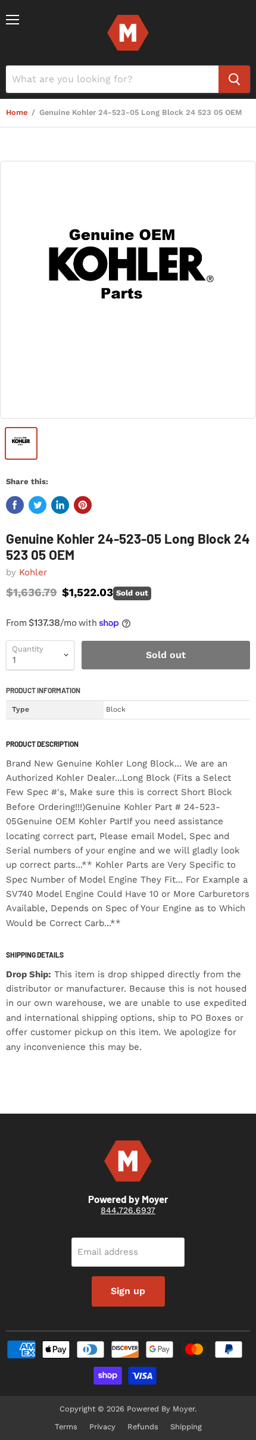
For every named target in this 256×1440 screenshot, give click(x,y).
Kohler (33, 572)
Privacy (102, 1426)
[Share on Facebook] (15, 505)
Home (16, 112)
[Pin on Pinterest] (83, 505)
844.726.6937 (128, 1210)
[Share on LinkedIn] (60, 505)
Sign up (128, 1290)
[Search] (234, 79)
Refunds (142, 1426)
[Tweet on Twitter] (37, 505)
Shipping (186, 1426)
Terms (66, 1426)
